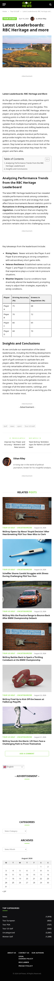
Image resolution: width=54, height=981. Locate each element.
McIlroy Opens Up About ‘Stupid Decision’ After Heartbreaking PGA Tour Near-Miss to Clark (26, 533)
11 (13, 874)
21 (34, 878)
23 (48, 878)
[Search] (50, 4)
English (10, 767)
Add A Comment (27, 753)
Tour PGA (6, 924)
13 (27, 874)
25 (13, 882)
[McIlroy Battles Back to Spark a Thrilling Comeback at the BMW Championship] (27, 636)
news (12, 426)
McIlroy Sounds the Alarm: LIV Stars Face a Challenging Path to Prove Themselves (24, 742)
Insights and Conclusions (16, 169)
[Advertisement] (21, 798)
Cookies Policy (26, 959)
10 (6, 874)
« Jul (4, 891)
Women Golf (8, 936)
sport (19, 426)
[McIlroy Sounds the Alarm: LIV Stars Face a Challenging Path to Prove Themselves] (27, 720)
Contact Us (24, 953)
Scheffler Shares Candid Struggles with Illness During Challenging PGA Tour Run (25, 575)
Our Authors (38, 953)
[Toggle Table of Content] (46, 159)
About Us (12, 953)
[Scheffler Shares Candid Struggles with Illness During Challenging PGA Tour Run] (27, 552)
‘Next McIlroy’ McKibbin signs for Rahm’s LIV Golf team (39, 444)
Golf (5, 426)
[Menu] (4, 4)
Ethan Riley (42, 18)
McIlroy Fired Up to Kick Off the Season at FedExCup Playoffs (23, 700)
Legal (21, 956)
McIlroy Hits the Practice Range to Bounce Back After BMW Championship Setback (26, 617)
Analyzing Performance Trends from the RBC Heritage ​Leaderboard (25, 164)
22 (41, 878)
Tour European (9, 920)
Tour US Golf (10, 18)
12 (20, 874)
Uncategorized (9, 932)
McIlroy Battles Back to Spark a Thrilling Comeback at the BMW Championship (23, 658)
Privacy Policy (26, 966)
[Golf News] (27, 4)
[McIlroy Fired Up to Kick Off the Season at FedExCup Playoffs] (27, 678)
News (5, 916)
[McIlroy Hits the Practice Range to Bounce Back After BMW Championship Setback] (27, 594)
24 (6, 882)
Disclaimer (24, 962)
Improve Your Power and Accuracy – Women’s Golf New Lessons (14, 444)
